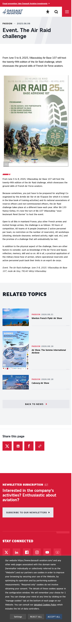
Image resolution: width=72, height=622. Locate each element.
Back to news (34, 404)
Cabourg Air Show (40, 382)
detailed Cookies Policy (45, 604)
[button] (36, 121)
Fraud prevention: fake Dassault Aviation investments (25, 3)
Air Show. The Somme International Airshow (49, 351)
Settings (18, 616)
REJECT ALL (36, 616)
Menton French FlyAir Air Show (47, 318)
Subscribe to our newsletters (26, 512)
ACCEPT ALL (54, 616)
